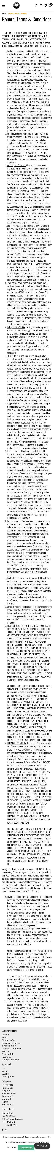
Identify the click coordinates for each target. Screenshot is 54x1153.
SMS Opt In (5, 1051)
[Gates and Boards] (16, 5)
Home (4, 13)
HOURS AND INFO (7, 1085)
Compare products (8, 1076)
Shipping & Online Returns (10, 1059)
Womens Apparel (7, 1096)
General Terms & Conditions (17, 13)
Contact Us (5, 1034)
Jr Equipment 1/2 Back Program (12, 1048)
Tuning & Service (7, 1087)
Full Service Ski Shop (8, 1040)
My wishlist (5, 1073)
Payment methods (7, 1054)
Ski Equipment (6, 1090)
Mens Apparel (6, 1098)
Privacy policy (6, 1056)
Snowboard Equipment (9, 1093)
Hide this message (26, 1148)
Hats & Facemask (7, 1104)
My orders (5, 1071)
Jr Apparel (5, 1101)
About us (5, 1037)
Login (3, 1068)
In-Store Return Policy (9, 1045)
